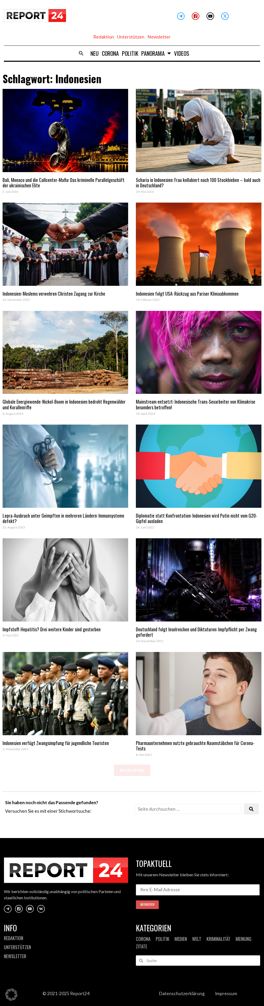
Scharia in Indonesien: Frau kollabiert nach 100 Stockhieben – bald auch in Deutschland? (198, 182)
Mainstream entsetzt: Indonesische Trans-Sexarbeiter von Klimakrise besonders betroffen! (195, 404)
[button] (81, 53)
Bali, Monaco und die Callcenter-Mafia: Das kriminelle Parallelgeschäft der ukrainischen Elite (64, 182)
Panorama (153, 53)
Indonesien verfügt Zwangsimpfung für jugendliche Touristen (56, 743)
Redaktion (103, 37)
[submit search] (251, 809)
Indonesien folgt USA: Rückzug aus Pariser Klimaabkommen (187, 293)
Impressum (226, 993)
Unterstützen (130, 37)
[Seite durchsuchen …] (188, 809)
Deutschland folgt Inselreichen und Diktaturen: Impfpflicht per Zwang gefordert (196, 632)
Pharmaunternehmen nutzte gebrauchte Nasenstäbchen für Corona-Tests (195, 746)
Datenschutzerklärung (182, 993)
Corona (110, 53)
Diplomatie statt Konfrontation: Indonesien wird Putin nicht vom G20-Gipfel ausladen (196, 518)
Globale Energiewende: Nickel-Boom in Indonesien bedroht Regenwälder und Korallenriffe (64, 404)
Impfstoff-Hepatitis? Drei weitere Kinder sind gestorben (52, 629)
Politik (130, 53)
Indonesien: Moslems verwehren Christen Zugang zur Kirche (54, 293)
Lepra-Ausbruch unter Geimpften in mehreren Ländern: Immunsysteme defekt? (63, 518)
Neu (94, 53)
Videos (181, 53)
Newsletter (159, 37)
